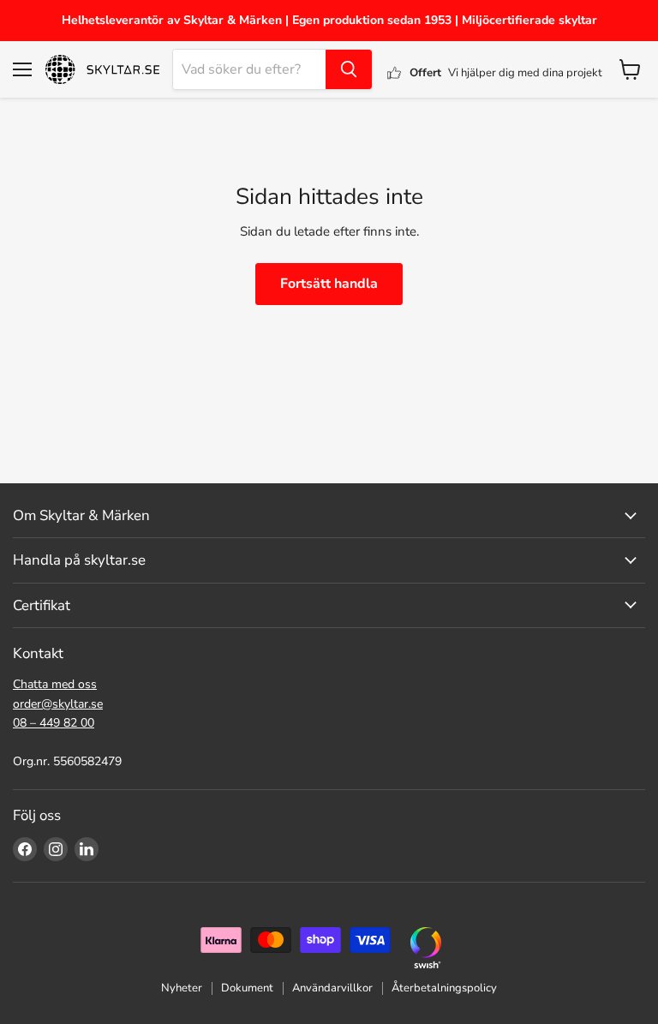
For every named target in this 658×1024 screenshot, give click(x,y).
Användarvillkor (332, 988)
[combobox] (249, 69)
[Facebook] (25, 849)
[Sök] (349, 69)
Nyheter (181, 988)
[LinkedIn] (87, 849)
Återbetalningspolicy (444, 988)
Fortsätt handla (329, 283)
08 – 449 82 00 (53, 723)
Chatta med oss (55, 684)
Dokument (247, 988)
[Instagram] (56, 849)
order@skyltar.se (58, 704)
